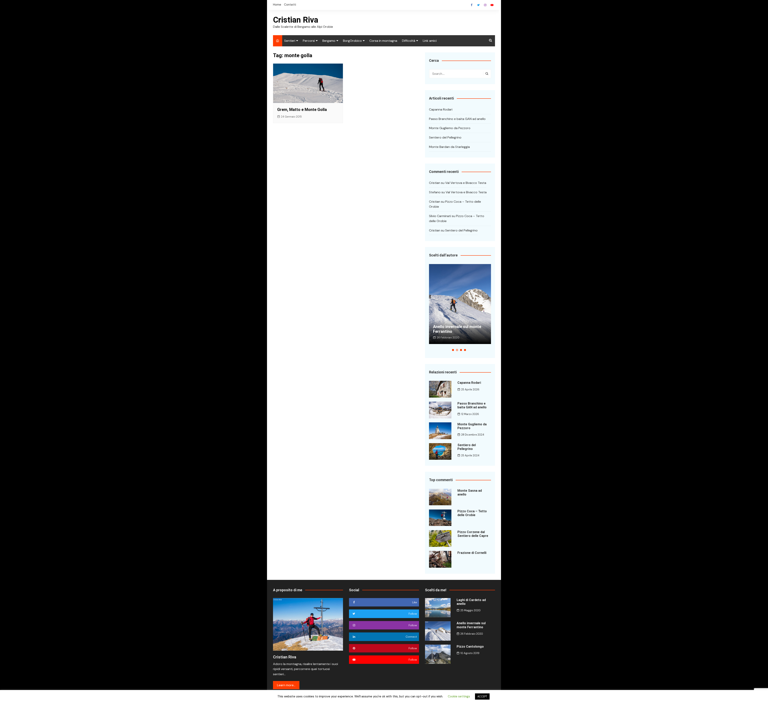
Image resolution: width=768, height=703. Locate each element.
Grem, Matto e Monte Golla (302, 109)
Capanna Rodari (440, 109)
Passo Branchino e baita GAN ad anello (457, 119)
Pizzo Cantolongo (470, 646)
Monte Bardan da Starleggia (449, 147)
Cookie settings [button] (459, 696)
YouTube (492, 5)
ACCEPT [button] (482, 696)
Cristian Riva (295, 20)
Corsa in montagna (383, 41)
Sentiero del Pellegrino (445, 137)
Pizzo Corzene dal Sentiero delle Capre (472, 534)
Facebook (472, 5)
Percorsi (309, 41)
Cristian (434, 183)
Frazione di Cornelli (471, 553)
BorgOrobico (352, 41)
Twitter (478, 5)
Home (277, 5)
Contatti (290, 5)
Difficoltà (408, 41)
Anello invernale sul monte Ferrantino (471, 625)
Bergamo (328, 41)
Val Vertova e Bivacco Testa (465, 183)
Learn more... (286, 685)
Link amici (430, 41)
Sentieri (289, 41)
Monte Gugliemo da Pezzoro (449, 128)
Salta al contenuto (485, 5)
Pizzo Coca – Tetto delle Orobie (472, 513)
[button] (453, 350)
